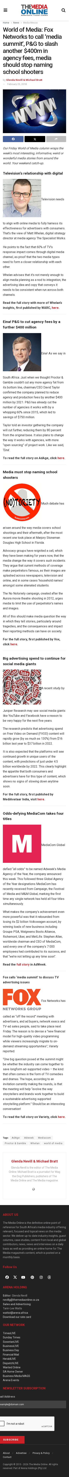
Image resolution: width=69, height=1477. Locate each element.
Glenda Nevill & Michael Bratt (24, 79)
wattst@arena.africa (15, 1312)
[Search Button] (63, 10)
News (16, 22)
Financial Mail (11, 1354)
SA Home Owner (13, 1371)
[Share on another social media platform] (56, 139)
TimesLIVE (9, 1333)
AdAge (16, 1137)
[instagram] (41, 1277)
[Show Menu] (5, 10)
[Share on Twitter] (35, 139)
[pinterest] (32, 1277)
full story (23, 964)
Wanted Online (12, 1367)
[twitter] (15, 1277)
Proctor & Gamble (15, 1143)
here (55, 308)
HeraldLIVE (9, 1358)
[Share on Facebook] (13, 139)
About (6, 1453)
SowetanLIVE (11, 1341)
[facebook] (7, 1277)
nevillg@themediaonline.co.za (21, 1299)
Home (6, 22)
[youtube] (23, 1277)
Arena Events (11, 1380)
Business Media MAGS (16, 1376)
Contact (7, 1457)
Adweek (29, 1137)
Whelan (35, 1143)
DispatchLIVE (11, 1363)
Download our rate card (17, 1316)
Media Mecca (30, 22)
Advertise (21, 1453)
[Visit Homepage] (34, 10)
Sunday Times (11, 1337)
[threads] (49, 1277)
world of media (53, 1143)
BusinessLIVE (11, 1346)
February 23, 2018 (17, 84)
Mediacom (44, 1137)
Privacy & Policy (41, 1453)
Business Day (11, 1350)
